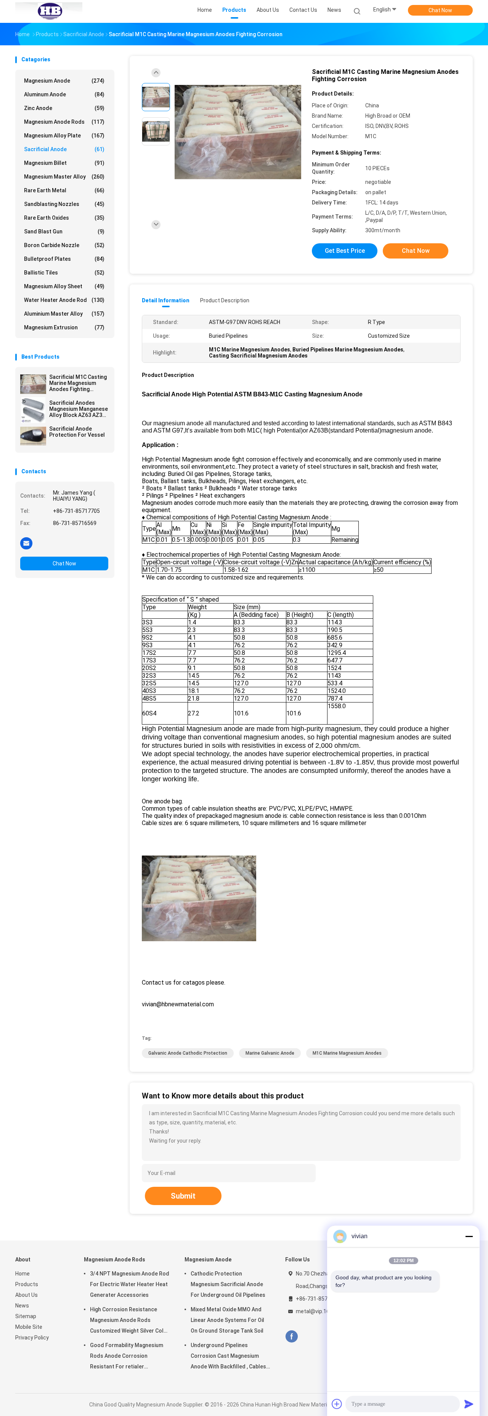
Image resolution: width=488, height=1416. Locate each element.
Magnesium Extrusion (64, 327)
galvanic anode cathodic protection (187, 1053)
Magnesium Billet (64, 163)
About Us (26, 1295)
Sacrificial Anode (64, 149)
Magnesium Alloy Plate (64, 136)
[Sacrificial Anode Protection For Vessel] (33, 436)
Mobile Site (28, 1327)
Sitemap (25, 1316)
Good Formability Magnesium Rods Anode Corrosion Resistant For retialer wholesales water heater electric (126, 1357)
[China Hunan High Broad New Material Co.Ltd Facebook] (291, 1336)
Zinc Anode (64, 108)
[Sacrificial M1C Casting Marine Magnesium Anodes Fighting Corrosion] (33, 384)
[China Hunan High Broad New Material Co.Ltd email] (26, 543)
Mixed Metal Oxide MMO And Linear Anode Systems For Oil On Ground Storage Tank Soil (227, 1320)
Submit (183, 1195)
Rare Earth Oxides (64, 218)
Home (22, 1274)
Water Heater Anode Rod (64, 300)
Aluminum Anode (64, 94)
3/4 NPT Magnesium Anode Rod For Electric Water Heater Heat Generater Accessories (129, 1284)
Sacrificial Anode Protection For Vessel (77, 432)
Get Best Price (345, 250)
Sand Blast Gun (64, 231)
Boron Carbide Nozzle (64, 245)
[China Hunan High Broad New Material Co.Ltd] (48, 11)
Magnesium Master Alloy (64, 177)
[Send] (469, 1403)
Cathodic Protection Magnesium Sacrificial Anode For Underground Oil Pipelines (228, 1284)
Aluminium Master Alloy (64, 314)
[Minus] (469, 1236)
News (22, 1306)
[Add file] (337, 1403)
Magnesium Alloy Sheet (64, 286)
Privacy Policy (32, 1338)
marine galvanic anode (270, 1053)
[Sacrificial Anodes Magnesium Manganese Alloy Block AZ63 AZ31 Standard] (33, 410)
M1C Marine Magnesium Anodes (347, 1053)
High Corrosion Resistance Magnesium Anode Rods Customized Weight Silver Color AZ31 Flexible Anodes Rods (129, 1321)
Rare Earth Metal (64, 190)
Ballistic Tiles (64, 273)
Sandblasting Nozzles (64, 204)
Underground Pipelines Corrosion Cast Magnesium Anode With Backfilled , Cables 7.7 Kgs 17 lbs (228, 1357)
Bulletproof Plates (64, 259)
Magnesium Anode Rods (64, 122)
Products (26, 1284)
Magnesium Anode (64, 81)
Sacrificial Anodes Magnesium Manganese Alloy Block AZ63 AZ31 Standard (78, 409)
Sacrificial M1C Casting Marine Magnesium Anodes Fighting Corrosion (78, 383)
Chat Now (440, 10)
